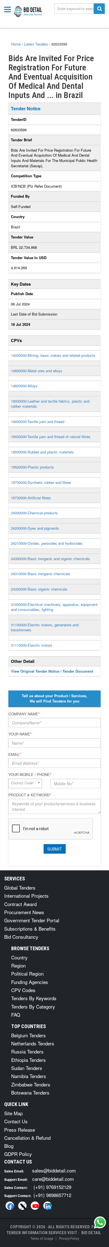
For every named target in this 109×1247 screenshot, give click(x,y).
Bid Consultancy (21, 936)
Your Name (20, 734)
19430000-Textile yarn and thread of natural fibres (51, 436)
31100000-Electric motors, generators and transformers (45, 627)
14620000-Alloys (24, 385)
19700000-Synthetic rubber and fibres (41, 482)
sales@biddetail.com (54, 1170)
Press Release (19, 1129)
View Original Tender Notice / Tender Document (52, 671)
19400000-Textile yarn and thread (37, 421)
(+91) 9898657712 (52, 1194)
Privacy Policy (69, 1238)
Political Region (27, 973)
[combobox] (25, 783)
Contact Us (16, 1121)
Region (18, 965)
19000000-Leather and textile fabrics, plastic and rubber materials (50, 403)
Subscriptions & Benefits (30, 928)
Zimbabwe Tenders (30, 1084)
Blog (8, 1145)
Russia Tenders (27, 1051)
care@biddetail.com (53, 1178)
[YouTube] (35, 1205)
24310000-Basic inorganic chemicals (40, 573)
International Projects (26, 895)
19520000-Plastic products (32, 467)
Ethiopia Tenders (28, 1059)
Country (19, 957)
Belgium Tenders (28, 1035)
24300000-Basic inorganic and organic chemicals (50, 558)
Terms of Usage (41, 1238)
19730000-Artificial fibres (31, 497)
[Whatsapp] (100, 1222)
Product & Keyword (29, 794)
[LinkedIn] (47, 1205)
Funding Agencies (29, 981)
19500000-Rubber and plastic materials (42, 452)
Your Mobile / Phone (29, 774)
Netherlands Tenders (32, 1043)
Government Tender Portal (31, 920)
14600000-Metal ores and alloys (36, 370)
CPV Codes (23, 989)
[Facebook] (10, 1205)
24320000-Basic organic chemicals (39, 589)
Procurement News (24, 912)
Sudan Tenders (26, 1067)
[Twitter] (22, 1205)
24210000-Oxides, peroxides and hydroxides (47, 543)
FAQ (15, 1014)
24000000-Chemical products (34, 512)
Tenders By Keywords (33, 998)
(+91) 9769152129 (52, 1186)
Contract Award (20, 903)
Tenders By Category (33, 1006)
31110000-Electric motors (31, 645)
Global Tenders (19, 887)
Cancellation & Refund (27, 1137)
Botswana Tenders (30, 1092)
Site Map (13, 1113)
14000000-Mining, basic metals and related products (53, 355)
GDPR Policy (18, 1153)
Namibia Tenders (28, 1075)
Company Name (24, 713)
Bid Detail (91, 1232)
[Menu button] (9, 9)
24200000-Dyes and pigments (35, 528)
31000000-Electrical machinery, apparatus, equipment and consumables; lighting (54, 607)
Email (14, 754)
